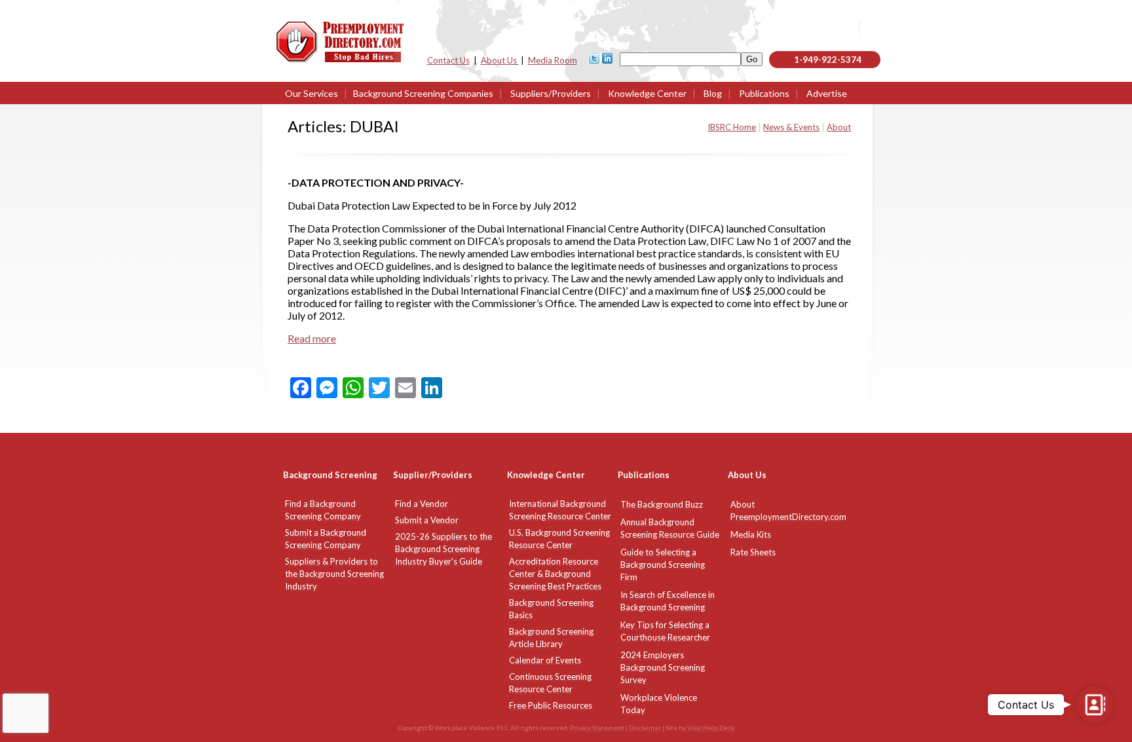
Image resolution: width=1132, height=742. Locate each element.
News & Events (791, 127)
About (839, 127)
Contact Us (448, 60)
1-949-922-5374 (827, 59)
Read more (312, 338)
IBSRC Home (732, 127)
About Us (500, 60)
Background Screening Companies (423, 93)
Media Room (552, 60)
